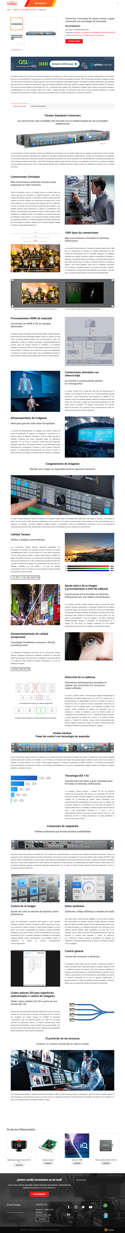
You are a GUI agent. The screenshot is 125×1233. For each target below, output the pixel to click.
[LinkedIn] (68, 1214)
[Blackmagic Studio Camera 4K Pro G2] (19, 1150)
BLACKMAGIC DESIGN (28, 10)
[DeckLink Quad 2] (48, 1150)
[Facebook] (68, 1207)
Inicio (9, 10)
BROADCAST (111, 32)
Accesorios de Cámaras (82, 32)
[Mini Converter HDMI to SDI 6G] (106, 1150)
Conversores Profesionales (84, 35)
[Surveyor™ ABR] (77, 1150)
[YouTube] (90, 1207)
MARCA (15, 10)
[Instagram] (75, 1207)
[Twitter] (83, 1207)
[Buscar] (117, 3)
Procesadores (99, 35)
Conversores (69, 35)
